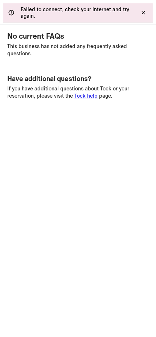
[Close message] (143, 13)
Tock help (86, 96)
